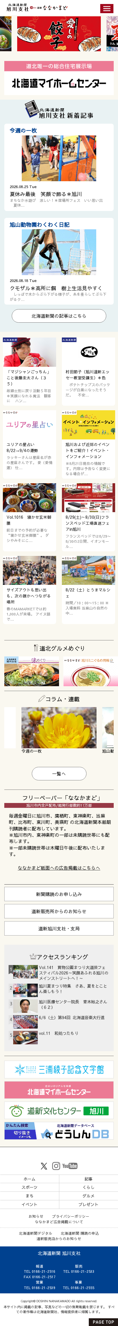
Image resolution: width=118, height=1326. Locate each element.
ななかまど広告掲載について (59, 1221)
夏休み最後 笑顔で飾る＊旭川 (46, 194)
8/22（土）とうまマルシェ (88, 593)
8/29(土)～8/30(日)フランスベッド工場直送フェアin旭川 (88, 523)
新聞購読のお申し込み (59, 894)
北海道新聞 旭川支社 (59, 1253)
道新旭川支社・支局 (59, 928)
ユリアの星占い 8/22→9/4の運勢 (23, 447)
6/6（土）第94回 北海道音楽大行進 (72, 1017)
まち (29, 1196)
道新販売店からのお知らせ (59, 1238)
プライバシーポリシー (70, 1216)
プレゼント (88, 1204)
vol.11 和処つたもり (58, 1033)
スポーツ (29, 1187)
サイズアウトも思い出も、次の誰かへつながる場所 (29, 596)
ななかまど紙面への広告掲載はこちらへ (59, 868)
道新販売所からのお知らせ (59, 911)
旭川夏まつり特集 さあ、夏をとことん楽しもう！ (73, 988)
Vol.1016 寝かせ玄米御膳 (29, 520)
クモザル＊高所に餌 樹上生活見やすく (56, 288)
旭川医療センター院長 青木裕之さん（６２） (73, 1004)
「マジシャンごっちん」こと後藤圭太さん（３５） (29, 377)
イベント (29, 1204)
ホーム (29, 1179)
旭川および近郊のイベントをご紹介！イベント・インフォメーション (88, 450)
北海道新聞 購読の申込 (80, 1233)
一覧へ (59, 773)
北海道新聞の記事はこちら (59, 316)
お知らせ (36, 1216)
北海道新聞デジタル (35, 1233)
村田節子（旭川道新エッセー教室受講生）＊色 (88, 374)
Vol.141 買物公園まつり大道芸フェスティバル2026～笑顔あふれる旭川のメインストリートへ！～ (73, 972)
